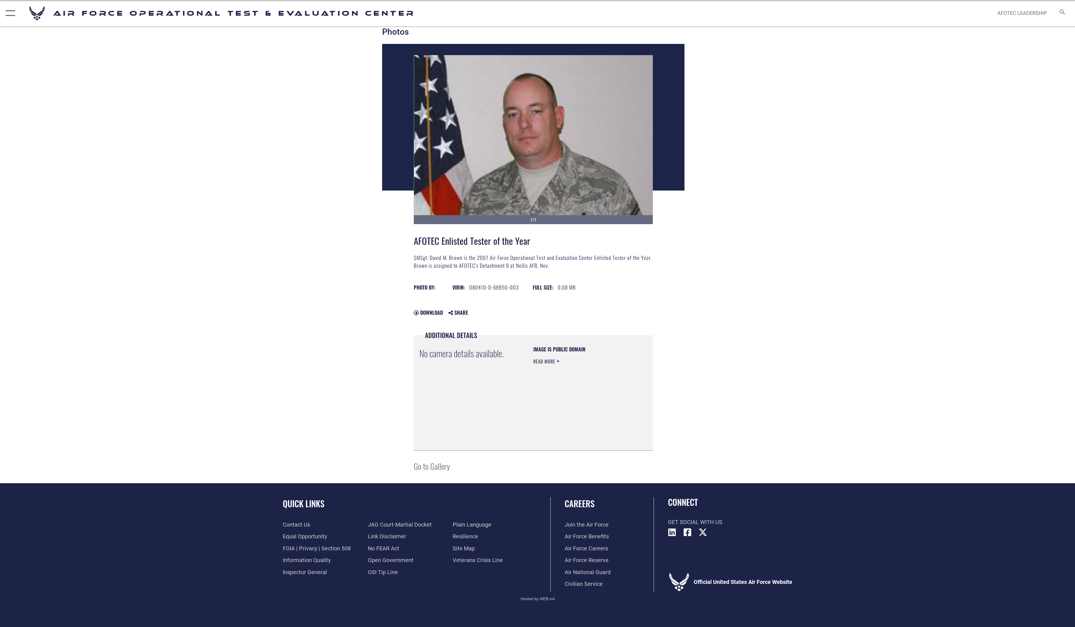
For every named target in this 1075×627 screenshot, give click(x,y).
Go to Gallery (432, 466)
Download (431, 312)
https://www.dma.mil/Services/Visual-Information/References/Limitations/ (567, 416)
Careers (580, 503)
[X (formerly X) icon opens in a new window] (703, 532)
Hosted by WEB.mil (538, 599)
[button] (9, 13)
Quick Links (303, 503)
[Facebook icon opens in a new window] (687, 532)
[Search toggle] (1061, 13)
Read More (545, 361)
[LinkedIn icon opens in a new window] (672, 532)
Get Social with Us (695, 522)
